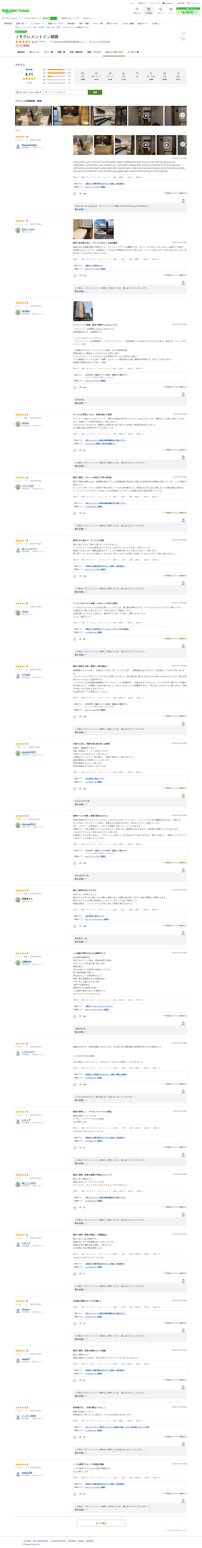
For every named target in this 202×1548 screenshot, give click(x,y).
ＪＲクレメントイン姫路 (37, 36)
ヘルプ (132, 3)
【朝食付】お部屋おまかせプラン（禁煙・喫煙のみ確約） (106, 1074)
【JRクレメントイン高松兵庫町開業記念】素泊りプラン (105, 440)
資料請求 (90, 1541)
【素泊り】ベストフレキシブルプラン (99, 1006)
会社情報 (27, 1541)
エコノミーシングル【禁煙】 (95, 187)
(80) (76, 52)
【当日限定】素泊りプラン (95, 779)
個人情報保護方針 (41, 1541)
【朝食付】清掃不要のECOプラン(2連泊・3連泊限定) (105, 566)
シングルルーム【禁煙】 (94, 506)
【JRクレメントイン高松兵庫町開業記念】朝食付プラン (105, 1313)
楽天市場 (181, 3)
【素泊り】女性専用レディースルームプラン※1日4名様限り (107, 629)
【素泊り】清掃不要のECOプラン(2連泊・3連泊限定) (105, 184)
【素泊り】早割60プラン (94, 266)
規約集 (81, 1541)
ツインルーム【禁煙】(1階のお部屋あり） (100, 444)
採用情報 (72, 1541)
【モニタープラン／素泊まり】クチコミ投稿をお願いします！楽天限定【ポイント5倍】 (117, 1427)
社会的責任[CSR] (58, 1541)
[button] (33, 116)
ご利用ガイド (142, 3)
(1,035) (114, 52)
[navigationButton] (182, 114)
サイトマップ (155, 3)
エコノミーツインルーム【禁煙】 (97, 919)
